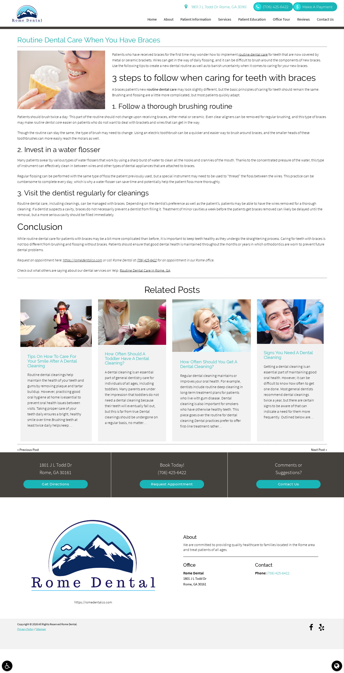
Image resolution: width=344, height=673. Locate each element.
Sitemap (41, 629)
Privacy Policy (25, 629)
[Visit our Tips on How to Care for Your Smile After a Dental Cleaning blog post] (56, 323)
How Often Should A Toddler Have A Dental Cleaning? (127, 358)
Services (224, 19)
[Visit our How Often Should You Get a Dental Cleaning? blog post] (211, 325)
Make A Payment (317, 7)
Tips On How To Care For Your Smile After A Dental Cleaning (52, 361)
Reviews (303, 19)
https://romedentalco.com (82, 260)
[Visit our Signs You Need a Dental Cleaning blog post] (290, 321)
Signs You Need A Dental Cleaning (288, 355)
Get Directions (55, 484)
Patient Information (195, 19)
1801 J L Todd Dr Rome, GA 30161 (218, 7)
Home (152, 19)
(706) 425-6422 (147, 260)
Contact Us (325, 19)
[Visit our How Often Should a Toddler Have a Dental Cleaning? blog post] (132, 322)
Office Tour (281, 19)
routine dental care (253, 54)
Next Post (318, 449)
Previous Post (29, 449)
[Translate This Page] (337, 666)
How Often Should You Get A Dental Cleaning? (208, 364)
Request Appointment (172, 484)
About (168, 19)
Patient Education (252, 19)
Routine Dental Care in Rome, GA (145, 270)
